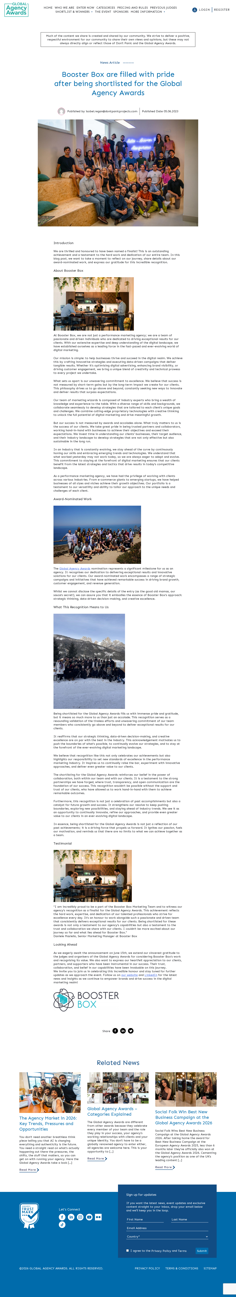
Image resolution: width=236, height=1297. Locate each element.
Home (48, 7)
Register (222, 9)
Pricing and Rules (132, 7)
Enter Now (85, 7)
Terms (182, 1251)
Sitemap (210, 1268)
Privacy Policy (161, 1251)
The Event (103, 11)
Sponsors (121, 11)
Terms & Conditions (181, 1268)
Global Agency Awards (74, 568)
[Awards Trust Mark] (29, 1230)
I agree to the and (158, 1251)
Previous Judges (163, 7)
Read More (27, 1169)
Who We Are (64, 7)
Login (204, 9)
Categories (105, 7)
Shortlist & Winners (72, 11)
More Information (146, 11)
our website (129, 975)
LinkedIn (151, 975)
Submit (202, 1251)
